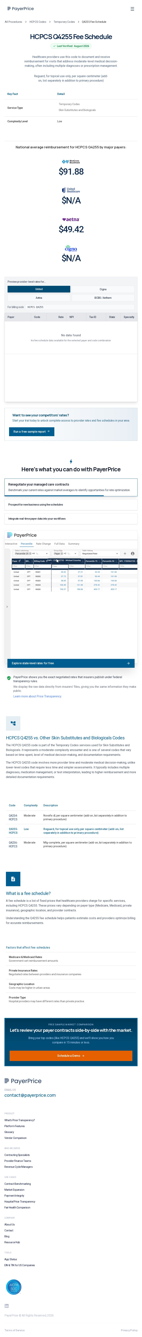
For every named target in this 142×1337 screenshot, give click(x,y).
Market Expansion (14, 1189)
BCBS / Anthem (102, 297)
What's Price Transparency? (19, 1120)
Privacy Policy (129, 1330)
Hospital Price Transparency (19, 1201)
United (39, 289)
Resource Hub (12, 1242)
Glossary (9, 1132)
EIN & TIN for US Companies (19, 1265)
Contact (8, 1230)
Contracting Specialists (17, 1155)
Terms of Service (14, 1330)
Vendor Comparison (15, 1137)
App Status (10, 1259)
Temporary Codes (64, 21)
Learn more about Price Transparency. (37, 696)
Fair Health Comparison (17, 1207)
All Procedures (13, 21)
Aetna (39, 297)
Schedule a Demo (68, 1056)
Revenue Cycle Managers (18, 1166)
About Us (9, 1224)
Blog (6, 1236)
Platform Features (14, 1126)
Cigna (103, 289)
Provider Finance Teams (17, 1160)
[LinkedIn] (6, 1306)
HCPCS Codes (38, 21)
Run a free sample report (29, 431)
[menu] (132, 9)
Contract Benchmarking (17, 1183)
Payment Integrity (14, 1195)
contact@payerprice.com (30, 1095)
